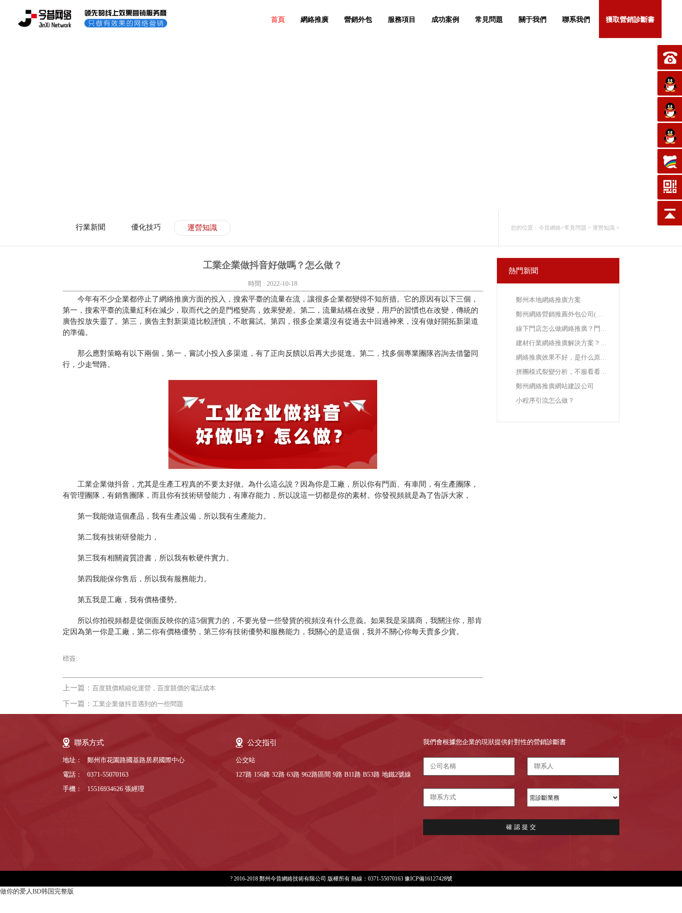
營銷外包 (358, 19)
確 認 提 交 (521, 826)
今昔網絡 (550, 228)
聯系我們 (576, 19)
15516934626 (105, 788)
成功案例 (445, 19)
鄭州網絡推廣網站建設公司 (555, 386)
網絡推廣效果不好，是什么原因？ (561, 357)
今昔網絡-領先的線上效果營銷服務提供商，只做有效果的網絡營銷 (100, 18)
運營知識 (202, 227)
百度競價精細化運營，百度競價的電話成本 (154, 688)
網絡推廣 (314, 19)
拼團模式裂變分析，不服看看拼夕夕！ (561, 371)
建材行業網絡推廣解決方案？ (561, 343)
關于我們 (533, 19)
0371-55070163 (108, 774)
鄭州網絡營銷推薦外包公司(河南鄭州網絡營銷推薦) (561, 314)
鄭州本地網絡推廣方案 (548, 299)
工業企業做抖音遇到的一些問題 (137, 704)
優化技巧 (146, 227)
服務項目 (402, 19)
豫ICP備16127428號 (428, 878)
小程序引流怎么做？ (545, 400)
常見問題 (489, 19)
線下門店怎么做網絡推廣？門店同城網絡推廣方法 (561, 328)
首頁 (278, 19)
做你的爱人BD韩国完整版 (37, 891)
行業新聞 (90, 227)
